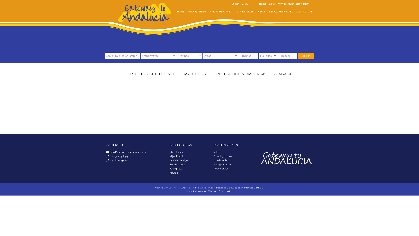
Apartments (220, 160)
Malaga (174, 172)
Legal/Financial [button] (280, 11)
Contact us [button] (304, 11)
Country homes (223, 156)
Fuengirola (176, 168)
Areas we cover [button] (221, 11)
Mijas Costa (176, 152)
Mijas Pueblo (177, 156)
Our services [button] (245, 11)
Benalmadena (177, 164)
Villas (217, 152)
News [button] (261, 11)
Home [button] (180, 11)
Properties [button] (196, 11)
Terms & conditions (196, 191)
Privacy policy (226, 191)
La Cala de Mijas (179, 160)
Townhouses (221, 168)
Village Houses (223, 164)
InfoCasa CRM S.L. (254, 188)
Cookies (212, 191)
